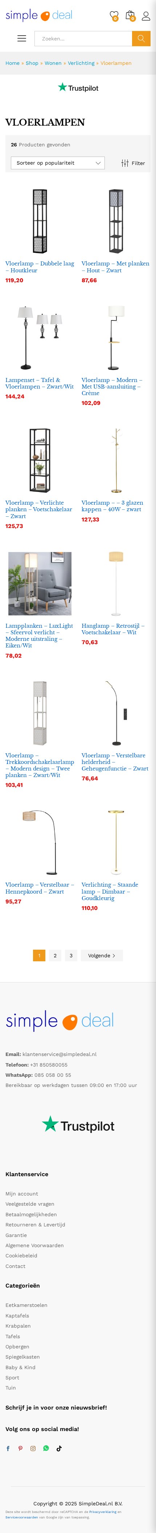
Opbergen (17, 1346)
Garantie (16, 1235)
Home (12, 63)
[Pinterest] (20, 1449)
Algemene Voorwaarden (34, 1245)
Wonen (53, 63)
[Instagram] (33, 1449)
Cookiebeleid (21, 1255)
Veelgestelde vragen (29, 1204)
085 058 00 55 (52, 1075)
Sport (12, 1377)
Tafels (12, 1336)
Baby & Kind (20, 1367)
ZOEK (141, 38)
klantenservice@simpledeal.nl (59, 1054)
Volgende (100, 955)
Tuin (10, 1388)
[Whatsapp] (46, 1448)
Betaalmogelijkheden (31, 1214)
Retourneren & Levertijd (35, 1224)
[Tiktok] (59, 1449)
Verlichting (81, 63)
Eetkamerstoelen (26, 1305)
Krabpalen (18, 1326)
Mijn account (21, 1194)
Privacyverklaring (102, 1512)
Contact (15, 1266)
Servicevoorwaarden (21, 1517)
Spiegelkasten (22, 1357)
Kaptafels (17, 1316)
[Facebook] (8, 1449)
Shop (32, 63)
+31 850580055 (48, 1065)
